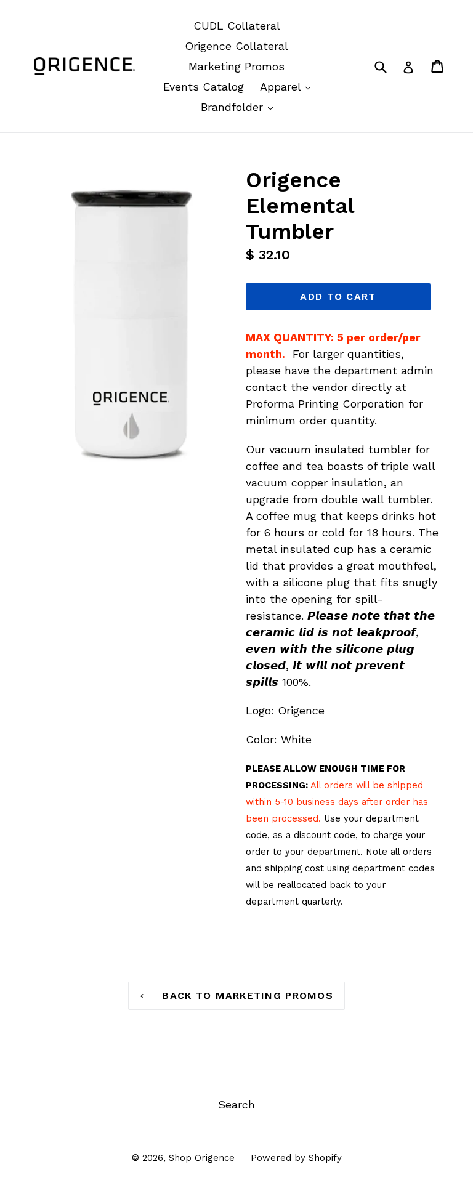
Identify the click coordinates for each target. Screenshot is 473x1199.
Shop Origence (202, 1157)
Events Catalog (203, 86)
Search (236, 1104)
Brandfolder (240, 106)
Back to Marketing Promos (245, 995)
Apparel (288, 86)
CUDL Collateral (236, 25)
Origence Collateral (236, 45)
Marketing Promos (236, 66)
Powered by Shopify (296, 1157)
